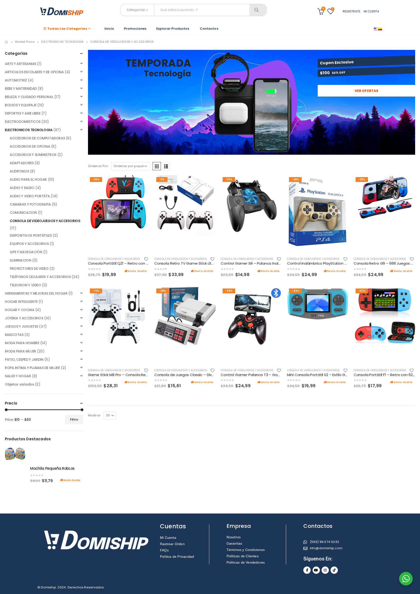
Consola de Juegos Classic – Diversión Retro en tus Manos (206, 374)
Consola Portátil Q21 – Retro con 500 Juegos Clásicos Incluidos (143, 263)
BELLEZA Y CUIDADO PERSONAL (29, 96)
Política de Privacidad (177, 556)
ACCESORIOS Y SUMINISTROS (33, 154)
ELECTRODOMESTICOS (23, 121)
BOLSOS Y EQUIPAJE (20, 105)
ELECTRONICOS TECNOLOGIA (28, 129)
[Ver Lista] (166, 166)
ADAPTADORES (22, 163)
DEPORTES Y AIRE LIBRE (22, 113)
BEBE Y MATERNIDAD (21, 88)
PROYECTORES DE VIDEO (29, 268)
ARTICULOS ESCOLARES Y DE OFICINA (34, 72)
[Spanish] (380, 28)
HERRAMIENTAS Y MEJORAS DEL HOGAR (36, 293)
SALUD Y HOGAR (18, 376)
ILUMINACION (20, 260)
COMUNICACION (23, 212)
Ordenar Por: (98, 166)
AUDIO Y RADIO (22, 187)
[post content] (118, 214)
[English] (376, 28)
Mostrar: (94, 415)
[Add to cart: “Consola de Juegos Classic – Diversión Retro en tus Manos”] (207, 294)
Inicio (109, 28)
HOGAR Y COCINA (19, 309)
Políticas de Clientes (243, 556)
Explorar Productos (172, 28)
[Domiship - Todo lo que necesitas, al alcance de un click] (61, 11)
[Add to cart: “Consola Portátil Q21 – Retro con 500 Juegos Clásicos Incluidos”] (141, 183)
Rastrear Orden (172, 544)
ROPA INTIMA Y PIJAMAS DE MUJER (32, 367)
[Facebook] (307, 570)
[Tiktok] (334, 570)
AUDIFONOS (19, 171)
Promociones (135, 28)
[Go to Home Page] (6, 42)
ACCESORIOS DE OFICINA (30, 146)
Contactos (209, 28)
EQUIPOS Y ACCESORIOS (29, 243)
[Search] (257, 10)
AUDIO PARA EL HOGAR (28, 179)
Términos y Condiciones (246, 550)
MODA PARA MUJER (20, 351)
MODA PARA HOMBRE (22, 343)
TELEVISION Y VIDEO (25, 285)
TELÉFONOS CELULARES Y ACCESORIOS (40, 276)
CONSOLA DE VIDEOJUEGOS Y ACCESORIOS (114, 259)
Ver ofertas (366, 90)
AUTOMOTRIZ (16, 80)
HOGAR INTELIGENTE (21, 301)
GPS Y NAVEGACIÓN (26, 252)
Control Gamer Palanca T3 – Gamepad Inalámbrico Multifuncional (279, 374)
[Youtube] (316, 570)
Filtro (74, 419)
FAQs (164, 550)
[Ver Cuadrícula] (157, 166)
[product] (15, 474)
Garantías (234, 543)
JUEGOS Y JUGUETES (21, 326)
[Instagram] (325, 570)
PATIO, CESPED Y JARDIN (24, 359)
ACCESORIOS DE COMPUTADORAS (37, 138)
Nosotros (234, 537)
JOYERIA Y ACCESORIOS (24, 318)
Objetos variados (19, 384)
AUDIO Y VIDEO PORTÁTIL (30, 196)
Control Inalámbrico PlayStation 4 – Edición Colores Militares (340, 263)
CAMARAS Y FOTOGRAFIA (30, 204)
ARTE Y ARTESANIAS (20, 63)
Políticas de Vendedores (246, 562)
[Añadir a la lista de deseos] (146, 259)
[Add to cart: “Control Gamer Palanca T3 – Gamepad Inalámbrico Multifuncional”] (274, 294)
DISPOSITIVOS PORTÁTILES (31, 235)
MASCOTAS (14, 334)
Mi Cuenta (168, 538)
